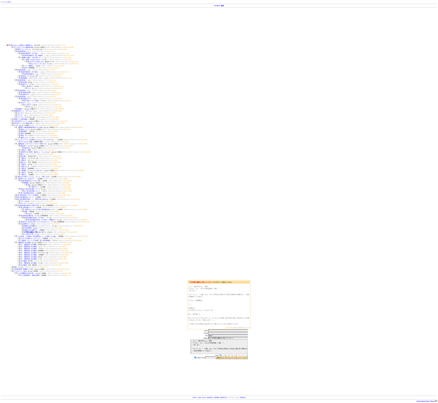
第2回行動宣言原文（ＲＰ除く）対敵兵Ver (42, 220)
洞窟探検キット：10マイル (23, 111)
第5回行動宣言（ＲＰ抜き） (30, 53)
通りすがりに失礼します (36, 62)
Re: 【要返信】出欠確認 (29, 244)
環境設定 (243, 397)
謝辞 (15, 267)
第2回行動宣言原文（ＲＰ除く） (35, 218)
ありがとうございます (38, 64)
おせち (30, 213)
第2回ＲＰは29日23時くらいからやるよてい (35, 222)
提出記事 (24, 82)
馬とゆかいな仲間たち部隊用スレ (22, 45)
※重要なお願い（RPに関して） (31, 57)
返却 (22, 133)
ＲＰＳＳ (24, 203)
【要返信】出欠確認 (24, 242)
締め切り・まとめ (27, 146)
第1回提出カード (26, 98)
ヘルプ (237, 397)
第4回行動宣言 (29, 74)
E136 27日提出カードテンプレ (31, 238)
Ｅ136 (16, 125)
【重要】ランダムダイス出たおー (32, 170)
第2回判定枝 (21, 90)
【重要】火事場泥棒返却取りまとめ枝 (30, 127)
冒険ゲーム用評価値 (20, 119)
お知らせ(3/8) (202, 397)
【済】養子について (20, 121)
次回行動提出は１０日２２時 (30, 181)
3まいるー (20, 113)
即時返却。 (24, 131)
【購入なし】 (25, 166)
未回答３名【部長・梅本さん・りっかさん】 (35, 152)
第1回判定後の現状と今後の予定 (28, 205)
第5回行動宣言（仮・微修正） (34, 55)
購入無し (24, 156)
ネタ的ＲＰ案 (28, 234)
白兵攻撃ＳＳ (25, 224)
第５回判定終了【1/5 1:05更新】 (28, 195)
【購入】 (24, 150)
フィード (231, 397)
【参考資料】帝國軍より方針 (23, 269)
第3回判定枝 (21, 80)
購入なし (24, 162)
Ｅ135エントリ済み (20, 271)
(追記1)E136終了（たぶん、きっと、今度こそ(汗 (33, 176)
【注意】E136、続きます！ (26, 179)
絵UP (25, 68)
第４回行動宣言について (25, 197)
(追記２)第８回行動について (30, 189)
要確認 (26, 183)
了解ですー (34, 187)
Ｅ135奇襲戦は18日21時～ (26, 273)
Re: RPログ (27, 105)
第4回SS (23, 76)
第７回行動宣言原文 (27, 193)
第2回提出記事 (25, 92)
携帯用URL (223, 397)
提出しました (25, 129)
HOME (195, 397)
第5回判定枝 (21, 51)
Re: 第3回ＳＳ (28, 86)
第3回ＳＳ (24, 84)
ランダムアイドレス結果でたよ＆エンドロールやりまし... (36, 140)
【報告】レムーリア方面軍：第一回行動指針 (35, 240)
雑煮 (25, 211)
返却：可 (24, 135)
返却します (24, 137)
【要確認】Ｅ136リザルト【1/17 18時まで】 (32, 144)
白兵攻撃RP (28, 228)
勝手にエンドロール (24, 49)
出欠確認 (24, 261)
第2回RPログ (25, 94)
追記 (29, 185)
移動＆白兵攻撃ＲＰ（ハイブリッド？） (37, 226)
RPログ (23, 103)
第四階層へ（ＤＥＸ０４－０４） (32, 78)
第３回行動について (27, 207)
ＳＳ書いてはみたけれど (32, 59)
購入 (22, 154)
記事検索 (216, 397)
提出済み (27, 148)
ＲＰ (22, 201)
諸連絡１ (20, 109)
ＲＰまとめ (24, 142)
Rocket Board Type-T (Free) (426, 401)
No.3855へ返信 (219, 6)
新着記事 (209, 397)
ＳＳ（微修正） (29, 66)
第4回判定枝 (21, 70)
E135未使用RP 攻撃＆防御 (30, 275)
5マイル (20, 115)
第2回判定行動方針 (27, 215)
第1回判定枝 (21, 96)
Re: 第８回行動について (32, 191)
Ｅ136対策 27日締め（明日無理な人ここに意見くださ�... (36, 236)
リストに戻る (6, 2)
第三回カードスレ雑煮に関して (24, 123)
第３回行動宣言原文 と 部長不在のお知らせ (32, 199)
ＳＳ (29, 88)
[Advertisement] (69, 26)
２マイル (20, 117)
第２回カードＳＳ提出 (31, 101)
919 (29, 107)
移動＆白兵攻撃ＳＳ (31, 230)
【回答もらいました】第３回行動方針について (39, 209)
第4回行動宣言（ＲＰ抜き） (30, 72)
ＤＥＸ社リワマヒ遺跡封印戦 (23, 47)
